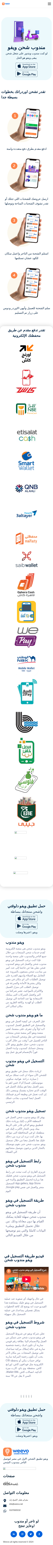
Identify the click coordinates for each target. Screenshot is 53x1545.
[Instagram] (22, 1534)
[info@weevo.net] (6, 1506)
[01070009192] (6, 1511)
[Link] (6, 4)
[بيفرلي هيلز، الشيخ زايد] (6, 1501)
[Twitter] (31, 1534)
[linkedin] (14, 1534)
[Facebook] (39, 1534)
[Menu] (49, 4)
